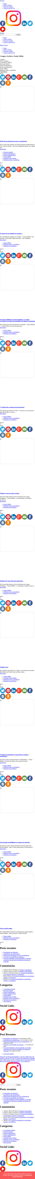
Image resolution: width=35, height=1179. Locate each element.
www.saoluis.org (25, 1061)
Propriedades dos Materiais (10, 952)
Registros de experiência (9, 246)
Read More (3, 149)
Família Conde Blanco (26, 970)
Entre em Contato (8, 6)
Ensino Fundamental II (9, 155)
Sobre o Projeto (7, 5)
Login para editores (8, 1054)
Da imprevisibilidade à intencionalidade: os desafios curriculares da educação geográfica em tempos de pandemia (17, 320)
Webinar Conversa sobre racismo (9, 493)
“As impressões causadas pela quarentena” (12, 407)
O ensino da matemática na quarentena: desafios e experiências (18, 973)
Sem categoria (7, 1001)
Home (5, 3)
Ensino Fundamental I (9, 153)
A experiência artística (9, 989)
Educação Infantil (8, 152)
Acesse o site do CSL (9, 8)
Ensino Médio (7, 157)
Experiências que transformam (11, 954)
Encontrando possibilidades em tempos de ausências (15, 842)
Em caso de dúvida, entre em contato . (10, 1061)
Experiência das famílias (9, 158)
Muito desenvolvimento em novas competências (13, 141)
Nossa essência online (6, 928)
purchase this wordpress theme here (22, 1176)
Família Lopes (4, 667)
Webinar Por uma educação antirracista (11, 581)
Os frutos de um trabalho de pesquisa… (11, 233)
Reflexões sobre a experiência (11, 160)
